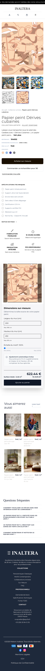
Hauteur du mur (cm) (13, 331)
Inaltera (22, 8)
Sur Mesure (22, 583)
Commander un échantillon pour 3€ (22, 168)
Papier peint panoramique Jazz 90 (9, 441)
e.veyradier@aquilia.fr (22, 619)
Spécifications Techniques (22, 598)
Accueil (4, 110)
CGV (22, 659)
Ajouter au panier (22, 383)
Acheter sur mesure (22, 161)
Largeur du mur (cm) (12, 318)
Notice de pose (8, 222)
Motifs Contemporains (22, 577)
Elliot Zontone (29, 125)
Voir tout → (36, 405)
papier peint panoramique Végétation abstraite (29, 442)
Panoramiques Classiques (22, 574)
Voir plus (17, 135)
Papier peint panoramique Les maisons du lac (29, 478)
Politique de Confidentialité (22, 663)
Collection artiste (14, 110)
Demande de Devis (23, 595)
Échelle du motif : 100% (13, 345)
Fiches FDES (22, 601)
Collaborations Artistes (22, 580)
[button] (7, 263)
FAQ (22, 586)
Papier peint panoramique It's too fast (9, 477)
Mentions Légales (22, 654)
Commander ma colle (11, 174)
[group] (22, 283)
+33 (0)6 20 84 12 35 (22, 622)
